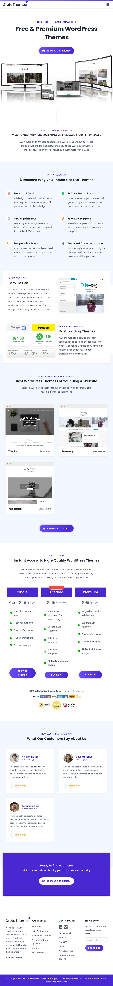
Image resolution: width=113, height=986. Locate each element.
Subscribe (94, 948)
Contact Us (37, 948)
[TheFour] (30, 427)
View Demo (45, 451)
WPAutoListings (66, 951)
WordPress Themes (41, 935)
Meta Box (63, 937)
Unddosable (62, 982)
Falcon (62, 946)
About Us (36, 926)
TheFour (14, 451)
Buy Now (56, 675)
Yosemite (15, 509)
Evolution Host (96, 979)
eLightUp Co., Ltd (58, 979)
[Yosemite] (30, 484)
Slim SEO (63, 942)
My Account (38, 952)
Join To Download (40, 931)
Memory (68, 451)
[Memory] (83, 427)
